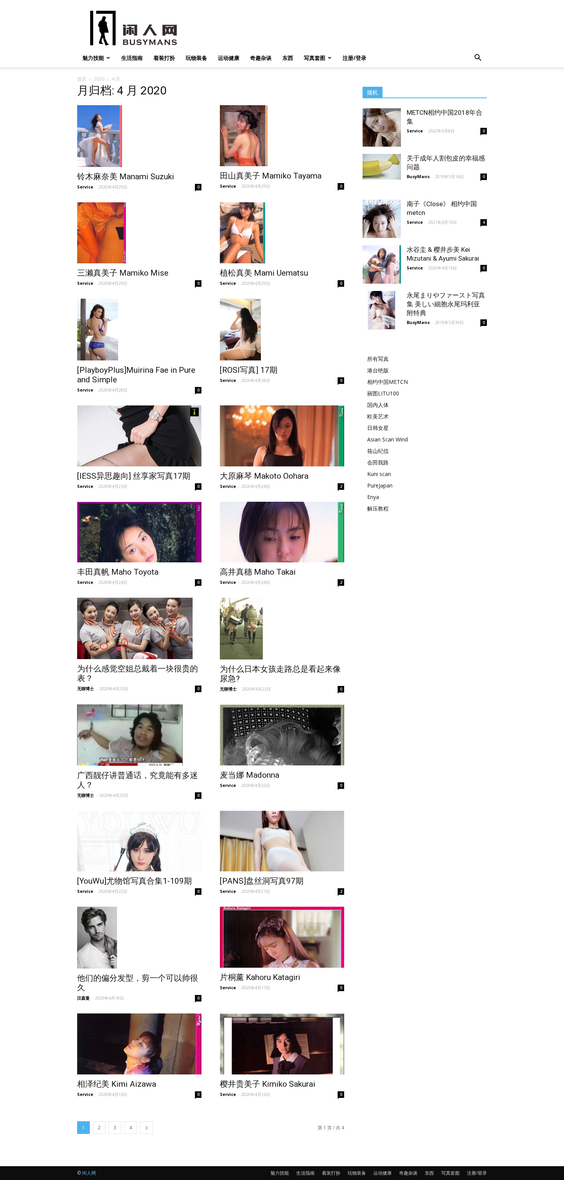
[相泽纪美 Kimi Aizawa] (139, 1043)
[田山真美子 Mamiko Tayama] (282, 135)
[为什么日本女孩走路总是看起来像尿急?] (282, 628)
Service (85, 187)
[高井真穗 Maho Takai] (282, 532)
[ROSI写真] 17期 (248, 370)
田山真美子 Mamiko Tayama (271, 175)
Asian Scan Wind (387, 439)
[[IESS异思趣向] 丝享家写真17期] (139, 435)
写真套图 (314, 57)
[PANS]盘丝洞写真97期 (261, 881)
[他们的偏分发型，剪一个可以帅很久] (139, 937)
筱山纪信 (378, 450)
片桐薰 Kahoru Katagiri (260, 977)
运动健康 (228, 57)
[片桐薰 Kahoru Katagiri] (282, 937)
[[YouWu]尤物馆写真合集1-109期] (139, 841)
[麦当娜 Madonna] (282, 734)
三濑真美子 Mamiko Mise (122, 273)
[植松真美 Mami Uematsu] (282, 233)
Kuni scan (379, 474)
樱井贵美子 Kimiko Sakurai (267, 1084)
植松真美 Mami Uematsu (264, 273)
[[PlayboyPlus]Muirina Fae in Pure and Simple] (139, 329)
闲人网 (89, 1173)
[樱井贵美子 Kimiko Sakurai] (282, 1043)
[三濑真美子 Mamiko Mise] (139, 233)
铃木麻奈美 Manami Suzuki (125, 176)
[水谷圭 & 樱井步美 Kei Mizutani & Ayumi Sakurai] (382, 264)
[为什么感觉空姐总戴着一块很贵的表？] (139, 628)
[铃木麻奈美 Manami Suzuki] (139, 136)
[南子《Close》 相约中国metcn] (382, 219)
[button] (477, 58)
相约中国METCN (387, 381)
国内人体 (378, 404)
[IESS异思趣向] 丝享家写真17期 (133, 476)
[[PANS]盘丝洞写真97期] (282, 841)
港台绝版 (378, 370)
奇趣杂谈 (261, 57)
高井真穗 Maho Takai (258, 572)
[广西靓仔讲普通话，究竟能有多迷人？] (139, 735)
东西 (287, 57)
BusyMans (418, 176)
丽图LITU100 (383, 393)
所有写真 (378, 358)
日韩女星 (378, 427)
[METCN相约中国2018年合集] (382, 127)
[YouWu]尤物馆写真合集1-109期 (134, 881)
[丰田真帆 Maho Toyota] (139, 532)
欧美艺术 (378, 416)
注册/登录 (354, 57)
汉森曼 (83, 998)
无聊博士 (85, 688)
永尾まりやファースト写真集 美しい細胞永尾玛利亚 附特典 (446, 304)
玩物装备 (196, 57)
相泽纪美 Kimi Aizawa (116, 1084)
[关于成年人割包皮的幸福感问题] (382, 167)
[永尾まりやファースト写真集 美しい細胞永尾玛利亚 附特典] (382, 310)
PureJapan (379, 485)
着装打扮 (164, 57)
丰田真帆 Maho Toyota (117, 572)
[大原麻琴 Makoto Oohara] (282, 435)
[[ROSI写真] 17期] (282, 329)
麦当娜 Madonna (249, 775)
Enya (373, 497)
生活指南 (132, 57)
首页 (81, 79)
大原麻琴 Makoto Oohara (264, 476)
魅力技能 (93, 57)
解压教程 (378, 508)
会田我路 (378, 462)
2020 (99, 79)
